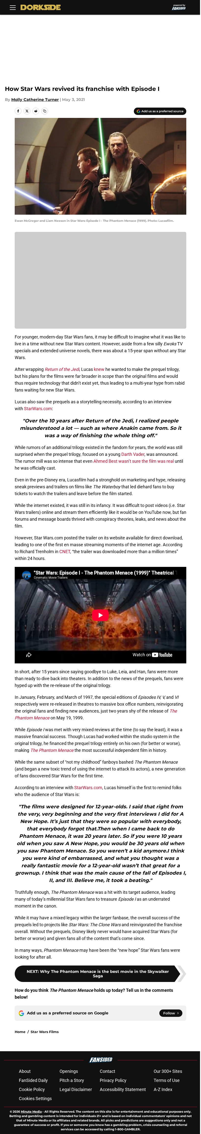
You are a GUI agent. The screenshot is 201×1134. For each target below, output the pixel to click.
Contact (107, 1071)
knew (98, 369)
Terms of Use (167, 1080)
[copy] (44, 111)
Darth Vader (132, 454)
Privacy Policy (113, 1080)
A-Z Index (163, 1089)
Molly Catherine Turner (35, 99)
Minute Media (31, 1111)
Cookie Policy (32, 1089)
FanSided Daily (33, 1080)
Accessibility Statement (123, 1089)
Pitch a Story (72, 1080)
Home (20, 1032)
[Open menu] (13, 7)
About (25, 1071)
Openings (69, 1071)
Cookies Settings (35, 1098)
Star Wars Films (45, 1032)
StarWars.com (38, 408)
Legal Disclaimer (76, 1089)
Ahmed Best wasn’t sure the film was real (133, 461)
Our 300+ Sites (168, 1071)
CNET (64, 551)
